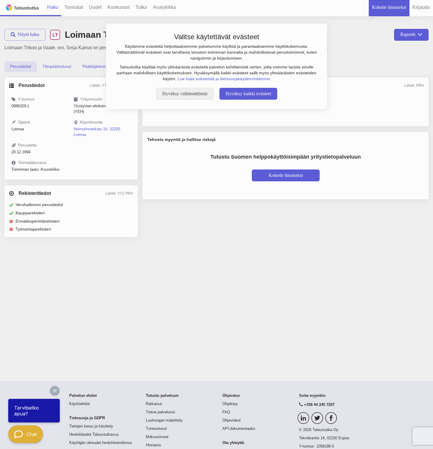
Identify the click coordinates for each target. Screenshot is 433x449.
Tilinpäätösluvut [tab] (56, 66)
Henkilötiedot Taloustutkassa (93, 434)
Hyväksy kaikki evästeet (248, 93)
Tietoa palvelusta (160, 412)
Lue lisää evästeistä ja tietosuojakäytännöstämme (224, 78)
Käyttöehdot (79, 404)
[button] (55, 391)
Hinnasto (153, 445)
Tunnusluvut (156, 429)
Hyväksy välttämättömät (184, 93)
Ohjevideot (231, 420)
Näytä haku (28, 34)
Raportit (407, 34)
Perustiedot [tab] (20, 66)
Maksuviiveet (157, 437)
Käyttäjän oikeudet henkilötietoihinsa (100, 443)
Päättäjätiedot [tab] (95, 66)
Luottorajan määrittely (164, 420)
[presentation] (20, 66)
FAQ (226, 412)
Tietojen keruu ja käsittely (91, 426)
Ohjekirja (229, 404)
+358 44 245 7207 (319, 405)
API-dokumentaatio (238, 429)
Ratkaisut (154, 404)
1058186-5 (325, 446)
